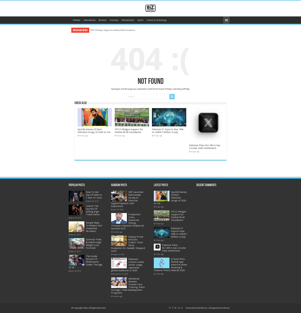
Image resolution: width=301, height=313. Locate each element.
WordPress (202, 308)
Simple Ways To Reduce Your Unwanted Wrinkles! (94, 227)
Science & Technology (156, 20)
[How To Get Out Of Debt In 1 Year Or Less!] (76, 196)
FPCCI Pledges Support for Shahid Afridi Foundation (112, 30)
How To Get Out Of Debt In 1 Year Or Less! (94, 195)
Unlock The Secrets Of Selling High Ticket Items (93, 210)
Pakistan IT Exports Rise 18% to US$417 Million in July (167, 131)
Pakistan (76, 20)
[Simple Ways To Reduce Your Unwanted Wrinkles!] (76, 226)
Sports (140, 20)
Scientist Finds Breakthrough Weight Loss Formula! (93, 243)
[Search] (172, 96)
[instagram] (182, 308)
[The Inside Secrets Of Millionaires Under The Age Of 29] (76, 260)
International (89, 20)
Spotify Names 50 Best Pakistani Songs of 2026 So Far (94, 131)
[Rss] (170, 308)
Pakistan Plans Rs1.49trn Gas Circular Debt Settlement (204, 147)
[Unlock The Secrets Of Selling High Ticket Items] (76, 210)
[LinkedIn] (178, 308)
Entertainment (128, 20)
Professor (225, 308)
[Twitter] (175, 308)
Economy (114, 20)
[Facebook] (173, 308)
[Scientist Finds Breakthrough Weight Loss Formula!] (76, 243)
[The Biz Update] (150, 8)
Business (103, 20)
